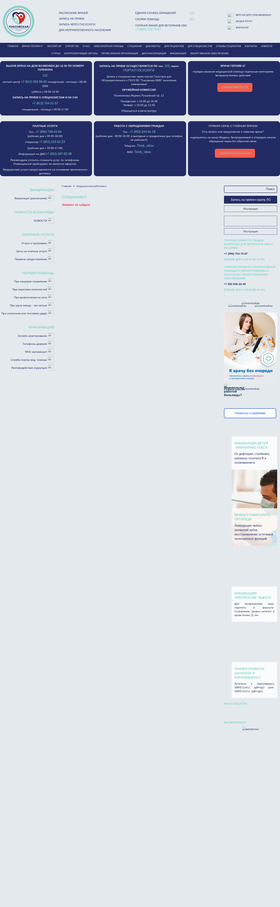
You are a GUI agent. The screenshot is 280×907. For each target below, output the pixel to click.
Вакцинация (178, 53)
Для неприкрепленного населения (85, 30)
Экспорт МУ (54, 46)
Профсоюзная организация (120, 53)
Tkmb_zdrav (145, 145)
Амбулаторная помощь (109, 46)
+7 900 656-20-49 (235, 284)
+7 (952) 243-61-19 (142, 131)
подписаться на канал (234, 153)
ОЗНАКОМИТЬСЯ (235, 87)
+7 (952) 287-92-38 (59, 153)
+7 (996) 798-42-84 (49, 131)
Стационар (134, 46)
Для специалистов (200, 46)
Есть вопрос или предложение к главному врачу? (233, 139)
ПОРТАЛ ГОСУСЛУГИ (138, 70)
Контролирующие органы (81, 53)
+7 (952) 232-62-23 (52, 141)
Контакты (251, 46)
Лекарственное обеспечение (209, 53)
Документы (153, 46)
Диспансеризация (154, 53)
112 (191, 19)
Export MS (72, 46)
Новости (266, 46)
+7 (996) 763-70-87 (148, 29)
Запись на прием (71, 18)
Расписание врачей (73, 12)
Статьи (55, 53)
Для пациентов (174, 46)
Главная (13, 46)
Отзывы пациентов (228, 46)
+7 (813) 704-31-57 (45, 103)
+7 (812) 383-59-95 (34, 81)
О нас (86, 46)
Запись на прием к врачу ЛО (250, 199)
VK (230, 712)
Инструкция (250, 208)
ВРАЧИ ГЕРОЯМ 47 (32, 46)
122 (191, 13)
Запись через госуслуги (77, 24)
